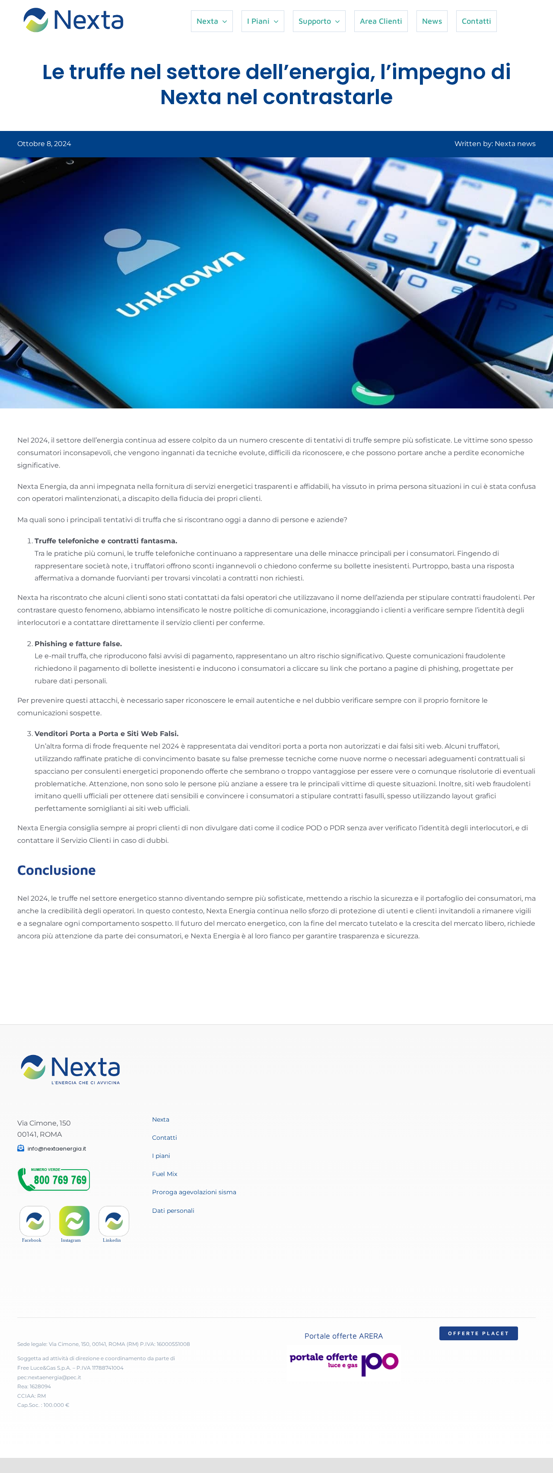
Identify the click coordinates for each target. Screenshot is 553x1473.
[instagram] (74, 1209)
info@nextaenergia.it (57, 1149)
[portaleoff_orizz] (344, 1348)
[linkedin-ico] (113, 1209)
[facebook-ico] (34, 1209)
